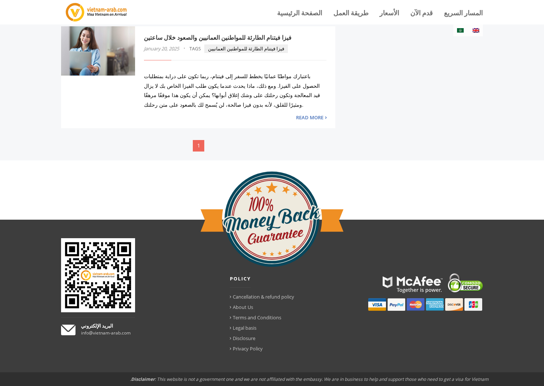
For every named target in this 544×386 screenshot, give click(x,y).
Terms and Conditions (257, 317)
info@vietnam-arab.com (106, 333)
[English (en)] (476, 30)
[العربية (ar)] (460, 30)
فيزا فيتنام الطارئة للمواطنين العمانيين (246, 48)
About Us (243, 307)
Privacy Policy (248, 348)
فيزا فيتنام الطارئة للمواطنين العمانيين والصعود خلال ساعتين (218, 37)
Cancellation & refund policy (263, 296)
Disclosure (244, 338)
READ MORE (309, 117)
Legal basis (244, 328)
